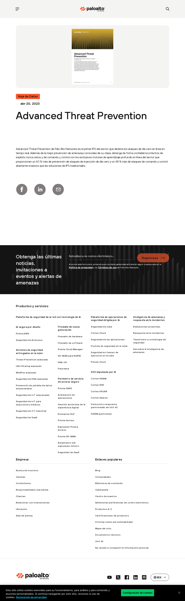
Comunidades (103, 477)
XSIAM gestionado (101, 413)
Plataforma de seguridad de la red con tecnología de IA (48, 317)
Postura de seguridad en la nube (109, 346)
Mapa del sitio (103, 528)
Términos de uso (107, 267)
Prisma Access (66, 420)
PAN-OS (62, 362)
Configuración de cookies (137, 592)
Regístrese (150, 257)
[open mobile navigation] (17, 9)
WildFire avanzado (26, 372)
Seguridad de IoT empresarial (32, 395)
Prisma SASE (65, 388)
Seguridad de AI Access (29, 340)
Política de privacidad (81, 267)
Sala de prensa (24, 515)
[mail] (58, 189)
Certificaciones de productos (112, 515)
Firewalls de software (70, 343)
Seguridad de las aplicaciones (108, 339)
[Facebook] (21, 189)
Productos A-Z (103, 509)
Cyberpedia (101, 489)
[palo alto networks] (92, 9)
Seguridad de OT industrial (31, 411)
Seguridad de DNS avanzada (32, 379)
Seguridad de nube (101, 326)
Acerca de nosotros (27, 470)
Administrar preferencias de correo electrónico (122, 502)
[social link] (109, 577)
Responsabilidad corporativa (32, 489)
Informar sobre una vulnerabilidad (114, 522)
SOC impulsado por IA (103, 372)
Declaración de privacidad (31, 597)
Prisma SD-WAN (67, 436)
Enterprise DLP (66, 414)
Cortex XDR (97, 384)
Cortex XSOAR (99, 391)
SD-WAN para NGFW (69, 355)
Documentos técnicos (108, 534)
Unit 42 (99, 541)
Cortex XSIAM (98, 378)
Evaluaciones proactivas (146, 326)
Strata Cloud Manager (70, 349)
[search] (168, 9)
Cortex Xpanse (99, 397)
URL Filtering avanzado (29, 366)
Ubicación (21, 509)
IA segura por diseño (28, 327)
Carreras (20, 477)
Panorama (63, 368)
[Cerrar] (179, 593)
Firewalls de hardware (70, 336)
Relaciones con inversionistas (33, 502)
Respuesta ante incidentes (148, 333)
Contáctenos (23, 483)
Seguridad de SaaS (26, 417)
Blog (97, 470)
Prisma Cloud (98, 362)
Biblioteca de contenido (109, 483)
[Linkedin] (40, 189)
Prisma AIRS (22, 333)
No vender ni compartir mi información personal (122, 547)
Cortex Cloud (98, 333)
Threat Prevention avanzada (32, 359)
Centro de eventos (106, 496)
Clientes (21, 496)
